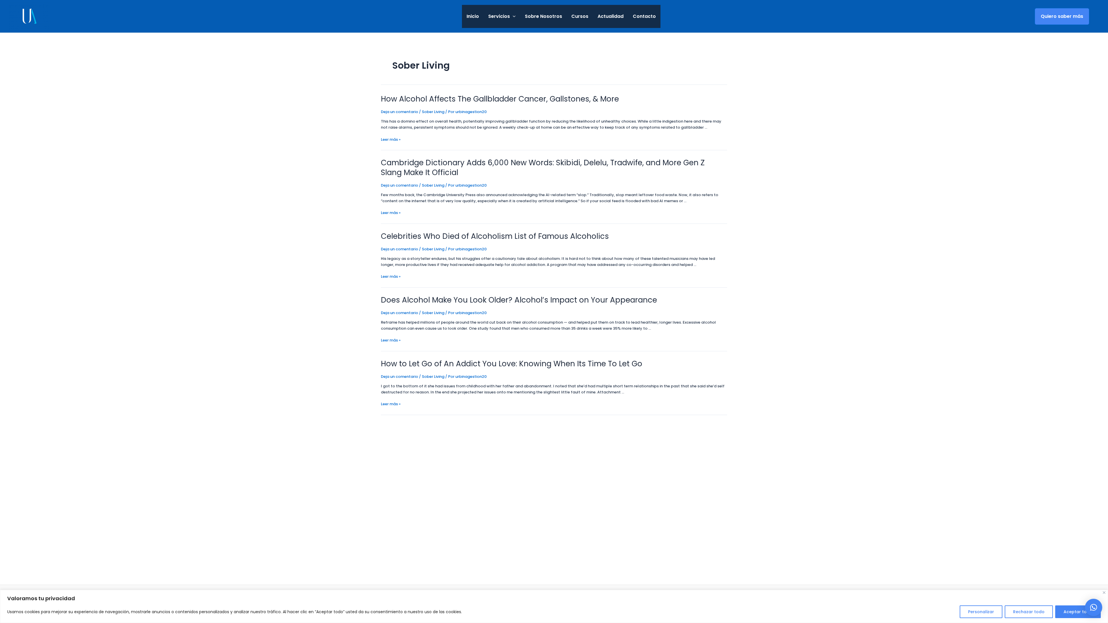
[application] (513, 16)
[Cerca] (1104, 592)
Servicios (499, 16)
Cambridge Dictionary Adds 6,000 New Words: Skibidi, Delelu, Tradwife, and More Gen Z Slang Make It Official (543, 167)
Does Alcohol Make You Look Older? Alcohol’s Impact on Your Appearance (519, 300)
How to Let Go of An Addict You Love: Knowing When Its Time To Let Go (511, 364)
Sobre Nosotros (543, 16)
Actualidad (611, 16)
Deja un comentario (399, 112)
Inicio (473, 16)
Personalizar (981, 612)
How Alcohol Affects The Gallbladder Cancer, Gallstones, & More (500, 99)
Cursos (579, 16)
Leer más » (390, 139)
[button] (1093, 607)
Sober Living (433, 112)
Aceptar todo (1078, 612)
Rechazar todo (1029, 612)
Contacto (644, 16)
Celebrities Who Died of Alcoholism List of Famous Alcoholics (495, 236)
